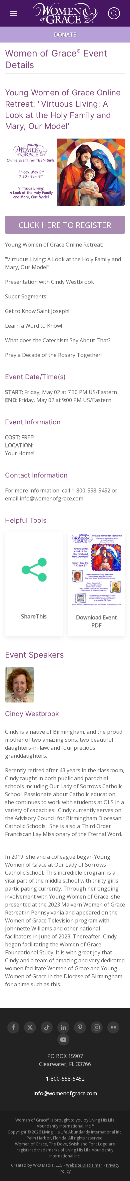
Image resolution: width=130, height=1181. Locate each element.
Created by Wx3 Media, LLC (36, 1165)
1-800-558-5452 (65, 1078)
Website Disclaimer (84, 1165)
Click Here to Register (65, 224)
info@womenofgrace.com (65, 1093)
